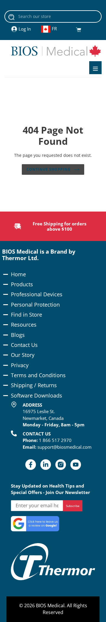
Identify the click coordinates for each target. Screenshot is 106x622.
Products (22, 284)
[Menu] (95, 67)
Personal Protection (35, 304)
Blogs (18, 334)
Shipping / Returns (34, 385)
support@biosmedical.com (64, 447)
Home (18, 274)
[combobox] (53, 16)
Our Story (22, 354)
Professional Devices (36, 294)
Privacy (20, 365)
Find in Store (26, 314)
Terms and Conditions (38, 375)
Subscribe (73, 506)
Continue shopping (48, 169)
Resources (24, 324)
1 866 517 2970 (55, 440)
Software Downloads (36, 395)
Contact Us (24, 344)
